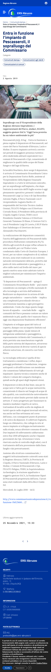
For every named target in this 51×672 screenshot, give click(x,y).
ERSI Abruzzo (24, 13)
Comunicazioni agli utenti (33, 59)
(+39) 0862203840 (12, 591)
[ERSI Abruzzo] (10, 561)
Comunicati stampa (17, 22)
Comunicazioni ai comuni (14, 64)
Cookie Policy (41, 663)
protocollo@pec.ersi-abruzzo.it (17, 635)
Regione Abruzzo (9, 3)
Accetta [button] (7, 668)
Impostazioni (20, 668)
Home (5, 22)
